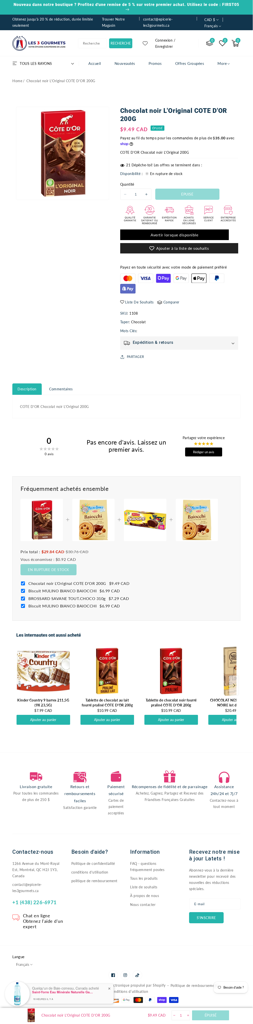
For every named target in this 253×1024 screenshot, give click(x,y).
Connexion (164, 40)
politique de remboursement (94, 881)
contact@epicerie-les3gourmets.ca (27, 887)
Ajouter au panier (43, 720)
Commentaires (61, 389)
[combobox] (92, 43)
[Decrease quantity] (174, 1015)
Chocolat (138, 322)
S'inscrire (206, 918)
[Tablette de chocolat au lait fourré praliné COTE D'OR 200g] (107, 671)
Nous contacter (143, 904)
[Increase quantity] (188, 1015)
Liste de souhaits (143, 887)
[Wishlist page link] (145, 43)
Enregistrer (164, 46)
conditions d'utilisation (89, 872)
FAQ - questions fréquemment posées (147, 866)
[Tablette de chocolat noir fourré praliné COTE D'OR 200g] (171, 671)
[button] (235, 43)
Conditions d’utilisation (128, 991)
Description (27, 389)
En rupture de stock (48, 570)
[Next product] (234, 685)
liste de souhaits (139, 302)
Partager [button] (135, 357)
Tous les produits (144, 878)
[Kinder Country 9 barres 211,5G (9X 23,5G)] (43, 671)
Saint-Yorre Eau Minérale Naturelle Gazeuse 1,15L (63, 992)
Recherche (121, 43)
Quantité (127, 184)
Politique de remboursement (194, 985)
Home (17, 81)
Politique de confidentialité (93, 863)
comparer (171, 302)
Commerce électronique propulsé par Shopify (128, 985)
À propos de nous (144, 896)
